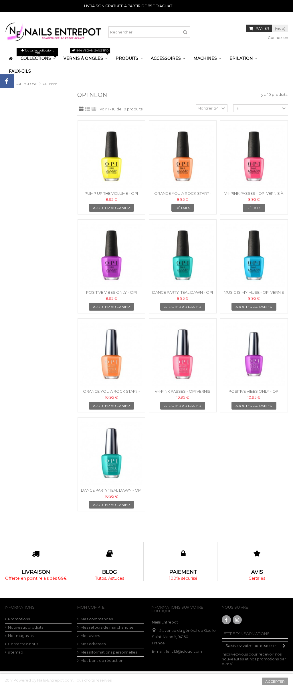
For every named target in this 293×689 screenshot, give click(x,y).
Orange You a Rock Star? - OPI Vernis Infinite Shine (111, 393)
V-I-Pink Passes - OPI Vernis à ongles (253, 195)
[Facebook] (226, 619)
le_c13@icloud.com (184, 651)
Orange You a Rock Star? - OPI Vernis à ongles (182, 195)
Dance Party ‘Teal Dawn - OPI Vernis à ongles (182, 294)
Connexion (277, 37)
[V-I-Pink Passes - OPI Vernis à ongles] (254, 156)
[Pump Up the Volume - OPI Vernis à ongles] (111, 156)
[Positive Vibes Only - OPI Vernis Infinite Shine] (254, 354)
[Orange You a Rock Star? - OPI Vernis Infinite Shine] (111, 354)
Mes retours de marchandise (107, 627)
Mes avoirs (90, 635)
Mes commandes (96, 619)
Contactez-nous (23, 644)
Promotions (19, 619)
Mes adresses (93, 644)
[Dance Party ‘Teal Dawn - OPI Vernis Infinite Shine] (111, 453)
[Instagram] (237, 619)
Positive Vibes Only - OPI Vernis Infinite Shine (254, 393)
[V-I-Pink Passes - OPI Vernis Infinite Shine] (183, 354)
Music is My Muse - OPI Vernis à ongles (254, 294)
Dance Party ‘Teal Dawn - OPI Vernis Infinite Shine (111, 492)
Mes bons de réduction (101, 660)
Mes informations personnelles (108, 652)
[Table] (94, 109)
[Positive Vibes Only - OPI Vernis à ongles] (111, 255)
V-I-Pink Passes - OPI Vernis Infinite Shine (182, 393)
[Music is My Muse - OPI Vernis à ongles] (254, 255)
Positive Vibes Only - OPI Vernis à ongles (111, 294)
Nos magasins (20, 635)
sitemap (15, 652)
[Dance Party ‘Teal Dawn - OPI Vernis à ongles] (183, 255)
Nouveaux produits (25, 627)
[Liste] (87, 109)
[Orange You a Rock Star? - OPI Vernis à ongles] (183, 156)
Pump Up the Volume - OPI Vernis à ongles (111, 195)
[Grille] (81, 109)
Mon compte (90, 607)
